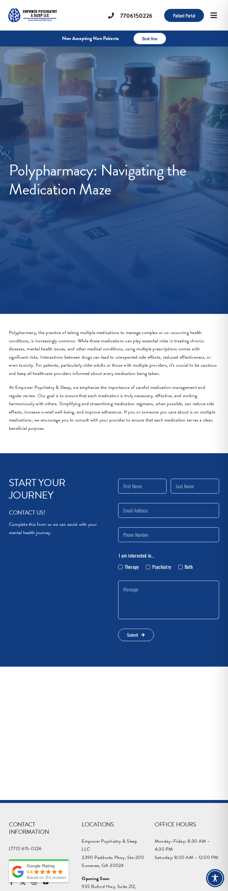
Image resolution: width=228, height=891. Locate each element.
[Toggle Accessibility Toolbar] (215, 878)
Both (189, 566)
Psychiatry (161, 566)
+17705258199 (95, 821)
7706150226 (136, 15)
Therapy (132, 566)
